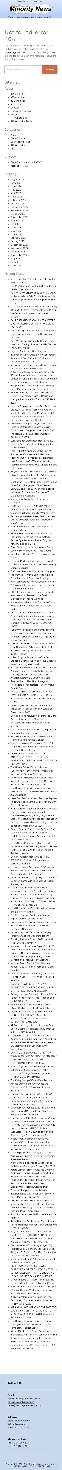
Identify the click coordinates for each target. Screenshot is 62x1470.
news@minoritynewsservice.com (25, 1405)
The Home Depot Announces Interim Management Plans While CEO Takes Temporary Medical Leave (31, 1324)
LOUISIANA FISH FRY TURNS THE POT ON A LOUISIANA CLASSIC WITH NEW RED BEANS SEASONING (34, 1314)
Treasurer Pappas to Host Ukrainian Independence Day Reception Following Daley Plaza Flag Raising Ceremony (32, 385)
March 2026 (17, 196)
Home (14, 114)
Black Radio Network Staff (25, 162)
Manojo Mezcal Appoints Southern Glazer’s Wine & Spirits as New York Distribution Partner (33, 606)
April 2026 (16, 193)
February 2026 (18, 200)
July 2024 (15, 262)
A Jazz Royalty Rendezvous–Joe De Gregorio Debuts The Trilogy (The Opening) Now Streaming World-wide (34, 661)
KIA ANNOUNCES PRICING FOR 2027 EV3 (33, 1307)
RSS (13, 148)
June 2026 (16, 186)
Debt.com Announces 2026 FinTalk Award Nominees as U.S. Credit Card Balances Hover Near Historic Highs (33, 1111)
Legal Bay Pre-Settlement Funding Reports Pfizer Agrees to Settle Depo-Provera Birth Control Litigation (34, 802)
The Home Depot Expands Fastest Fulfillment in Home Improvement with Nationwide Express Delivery (32, 771)
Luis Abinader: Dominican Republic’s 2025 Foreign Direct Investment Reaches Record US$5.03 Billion (34, 444)
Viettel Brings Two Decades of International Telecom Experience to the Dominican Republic (34, 334)
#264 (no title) (18, 94)
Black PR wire (18, 138)
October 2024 (18, 251)
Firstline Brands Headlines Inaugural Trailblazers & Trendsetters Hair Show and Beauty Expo (32, 685)
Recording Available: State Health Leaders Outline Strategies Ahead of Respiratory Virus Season (33, 520)
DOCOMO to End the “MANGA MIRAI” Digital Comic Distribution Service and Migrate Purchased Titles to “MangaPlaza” (33, 509)
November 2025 (19, 210)
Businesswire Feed (20, 142)
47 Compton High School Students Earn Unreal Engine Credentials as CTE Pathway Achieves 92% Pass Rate (33, 1029)
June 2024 (16, 265)
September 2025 (19, 217)
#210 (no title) (18, 97)
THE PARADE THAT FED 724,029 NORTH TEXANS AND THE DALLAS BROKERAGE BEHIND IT (33, 977)
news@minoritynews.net (21, 1402)
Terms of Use (44, 1466)
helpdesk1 (16, 165)
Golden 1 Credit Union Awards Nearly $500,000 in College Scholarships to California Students (30, 860)
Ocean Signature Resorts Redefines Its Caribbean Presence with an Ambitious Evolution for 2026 (31, 709)
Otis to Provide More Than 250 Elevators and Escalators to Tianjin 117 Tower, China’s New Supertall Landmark (33, 901)
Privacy (33, 1466)
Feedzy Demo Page (21, 111)
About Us (16, 104)
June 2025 (16, 227)
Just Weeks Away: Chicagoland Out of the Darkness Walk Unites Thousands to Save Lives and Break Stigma (33, 746)
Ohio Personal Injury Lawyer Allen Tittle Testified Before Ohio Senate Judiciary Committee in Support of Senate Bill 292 (32, 427)
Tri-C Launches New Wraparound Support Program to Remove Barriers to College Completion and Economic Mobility (33, 575)
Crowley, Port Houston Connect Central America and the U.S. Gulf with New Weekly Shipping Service (33, 564)
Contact (15, 107)
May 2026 (16, 189)
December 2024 (19, 244)
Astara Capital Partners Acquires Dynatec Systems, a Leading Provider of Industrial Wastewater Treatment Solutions (32, 1173)
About (25, 1466)
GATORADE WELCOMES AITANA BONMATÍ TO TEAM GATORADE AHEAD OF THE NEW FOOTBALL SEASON (32, 987)
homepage (11, 52)
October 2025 (18, 214)
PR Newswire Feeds (21, 121)
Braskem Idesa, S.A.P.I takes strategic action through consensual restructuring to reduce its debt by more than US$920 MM (34, 822)
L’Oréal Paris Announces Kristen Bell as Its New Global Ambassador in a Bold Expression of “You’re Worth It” (33, 595)
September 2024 (20, 255)
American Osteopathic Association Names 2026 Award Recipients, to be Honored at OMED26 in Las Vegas (33, 585)
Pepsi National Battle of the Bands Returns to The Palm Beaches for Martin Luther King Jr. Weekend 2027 (34, 1225)
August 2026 (17, 179)
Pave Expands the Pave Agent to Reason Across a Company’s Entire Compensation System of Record (33, 1156)
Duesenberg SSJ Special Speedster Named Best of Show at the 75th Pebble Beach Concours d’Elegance (34, 925)
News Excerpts (19, 118)
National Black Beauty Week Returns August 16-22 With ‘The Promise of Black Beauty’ (32, 967)
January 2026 (17, 203)
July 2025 (15, 224)
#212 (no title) (18, 100)
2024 (13, 135)
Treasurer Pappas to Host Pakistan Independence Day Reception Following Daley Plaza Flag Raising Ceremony (32, 1194)
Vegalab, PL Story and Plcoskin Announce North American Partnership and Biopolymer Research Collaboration (33, 1183)
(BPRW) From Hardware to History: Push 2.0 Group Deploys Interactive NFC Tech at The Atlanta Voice (33, 344)
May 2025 (16, 231)
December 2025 (19, 207)
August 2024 (17, 258)
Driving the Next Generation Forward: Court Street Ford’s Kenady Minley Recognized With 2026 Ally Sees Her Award (34, 998)
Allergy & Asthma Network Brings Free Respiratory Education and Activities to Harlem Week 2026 (31, 1300)
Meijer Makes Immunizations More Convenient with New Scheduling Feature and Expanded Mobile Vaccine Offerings (33, 891)
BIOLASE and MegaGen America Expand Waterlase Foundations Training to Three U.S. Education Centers (32, 492)
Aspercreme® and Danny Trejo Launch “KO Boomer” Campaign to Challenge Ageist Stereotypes (33, 881)
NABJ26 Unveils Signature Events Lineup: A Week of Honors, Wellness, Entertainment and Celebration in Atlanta (33, 1290)
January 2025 (17, 241)
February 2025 (18, 238)
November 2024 (19, 248)
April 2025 (16, 234)
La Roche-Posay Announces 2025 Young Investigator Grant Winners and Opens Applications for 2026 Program (32, 870)
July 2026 (15, 183)
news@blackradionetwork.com (24, 1398)
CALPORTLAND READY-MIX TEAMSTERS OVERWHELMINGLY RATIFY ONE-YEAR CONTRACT (33, 324)
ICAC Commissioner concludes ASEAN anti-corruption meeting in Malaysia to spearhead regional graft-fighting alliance (34, 812)
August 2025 (17, 220)
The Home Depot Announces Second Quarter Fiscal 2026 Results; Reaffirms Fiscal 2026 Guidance (34, 791)
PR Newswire (18, 145)
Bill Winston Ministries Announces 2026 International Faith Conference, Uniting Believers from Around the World (31, 781)
